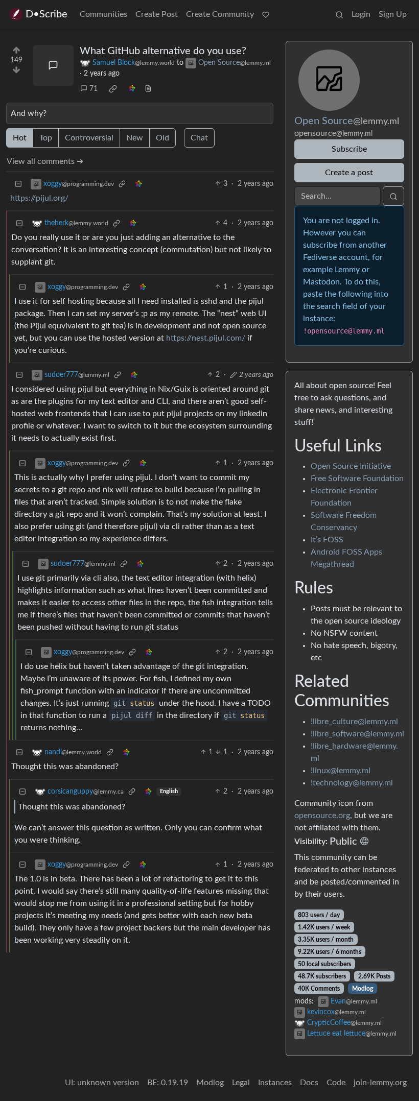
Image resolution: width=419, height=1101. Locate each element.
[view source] (148, 89)
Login (361, 14)
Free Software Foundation (357, 478)
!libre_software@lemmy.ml (357, 734)
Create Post (156, 14)
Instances (275, 1083)
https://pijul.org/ (39, 198)
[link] (113, 89)
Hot (20, 138)
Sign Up (393, 14)
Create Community (220, 14)
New (134, 138)
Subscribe (349, 149)
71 (93, 88)
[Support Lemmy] (265, 14)
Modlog (362, 989)
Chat (199, 138)
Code (336, 1083)
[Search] (339, 14)
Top (45, 138)
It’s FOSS (327, 540)
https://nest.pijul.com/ (205, 338)
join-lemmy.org (380, 1083)
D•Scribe (46, 14)
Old (162, 138)
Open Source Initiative (351, 466)
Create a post (349, 173)
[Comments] (53, 65)
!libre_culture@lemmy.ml (354, 721)
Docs (309, 1083)
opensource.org (322, 815)
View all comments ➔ (45, 161)
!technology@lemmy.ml (352, 783)
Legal (241, 1083)
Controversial (89, 138)
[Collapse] (18, 184)
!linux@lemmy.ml (340, 771)
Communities (103, 14)
